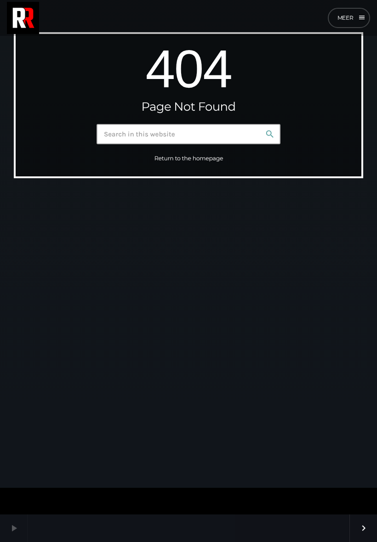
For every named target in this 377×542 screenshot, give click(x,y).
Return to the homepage (188, 158)
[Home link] (23, 18)
